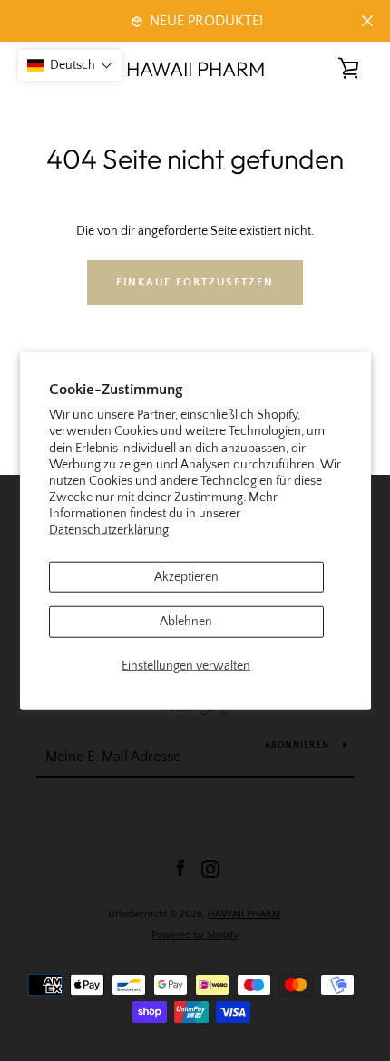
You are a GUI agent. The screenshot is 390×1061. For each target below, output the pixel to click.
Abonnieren (297, 745)
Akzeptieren (186, 576)
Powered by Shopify (195, 935)
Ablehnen (186, 621)
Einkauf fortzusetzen (195, 282)
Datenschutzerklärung (109, 530)
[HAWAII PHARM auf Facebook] (180, 868)
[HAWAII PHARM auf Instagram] (210, 868)
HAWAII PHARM (195, 69)
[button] (70, 65)
